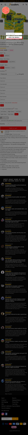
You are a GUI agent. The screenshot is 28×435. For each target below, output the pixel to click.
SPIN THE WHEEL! (14, 37)
